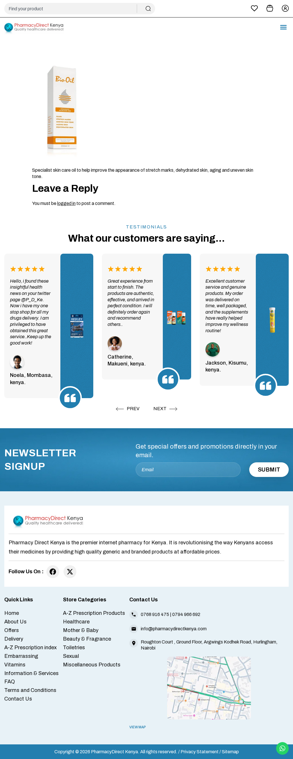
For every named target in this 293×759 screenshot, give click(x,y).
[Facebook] (52, 571)
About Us (15, 622)
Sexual (71, 656)
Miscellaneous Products (91, 665)
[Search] (148, 8)
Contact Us (18, 699)
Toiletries (74, 647)
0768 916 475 (155, 614)
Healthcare (76, 622)
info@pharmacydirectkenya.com (174, 628)
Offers (11, 630)
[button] (283, 27)
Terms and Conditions (30, 690)
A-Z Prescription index (30, 647)
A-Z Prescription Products (94, 613)
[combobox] (73, 8)
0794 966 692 (186, 614)
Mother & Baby (80, 630)
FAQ (9, 681)
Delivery (13, 639)
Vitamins (14, 665)
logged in (66, 203)
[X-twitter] (70, 571)
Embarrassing (21, 656)
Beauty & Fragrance (87, 639)
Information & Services (31, 673)
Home (11, 613)
